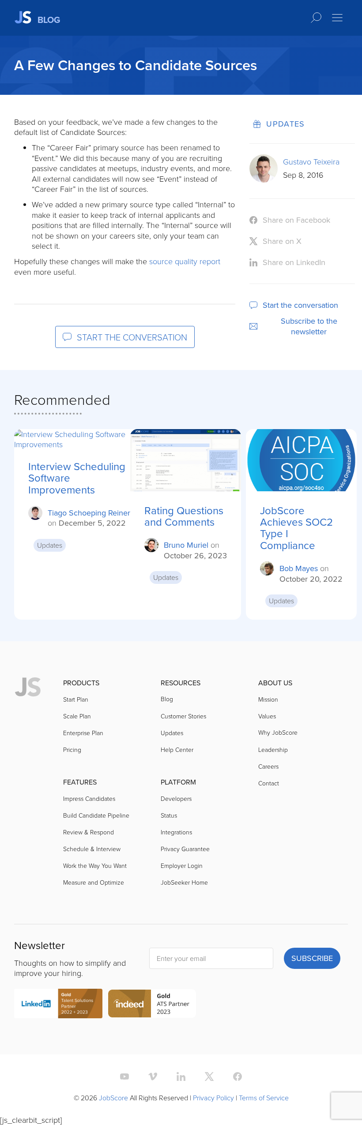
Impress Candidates (89, 798)
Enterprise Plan (83, 733)
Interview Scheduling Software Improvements (76, 477)
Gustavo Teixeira (311, 161)
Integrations (176, 832)
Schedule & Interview (92, 849)
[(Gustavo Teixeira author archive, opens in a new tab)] (263, 179)
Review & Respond (88, 832)
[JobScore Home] (27, 687)
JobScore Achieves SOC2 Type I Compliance (296, 528)
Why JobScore (278, 732)
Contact (268, 783)
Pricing (72, 749)
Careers (268, 766)
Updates (285, 123)
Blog (167, 699)
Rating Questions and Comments (183, 516)
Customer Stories (183, 716)
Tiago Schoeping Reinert (90, 512)
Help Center (177, 749)
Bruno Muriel (186, 544)
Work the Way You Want (95, 865)
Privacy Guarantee (185, 849)
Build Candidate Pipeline (96, 815)
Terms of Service (264, 1098)
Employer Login (182, 865)
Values (267, 716)
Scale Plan (77, 716)
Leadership (273, 749)
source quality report (184, 261)
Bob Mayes (298, 568)
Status (169, 815)
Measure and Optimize (93, 882)
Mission (268, 699)
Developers (176, 798)
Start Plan (75, 699)
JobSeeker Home (184, 882)
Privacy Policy (213, 1098)
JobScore (113, 1098)
